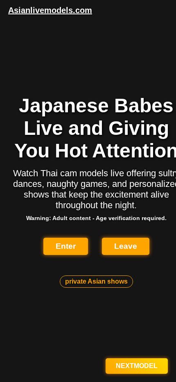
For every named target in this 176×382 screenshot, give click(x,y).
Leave (125, 246)
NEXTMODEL (137, 365)
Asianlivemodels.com (50, 10)
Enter (66, 246)
